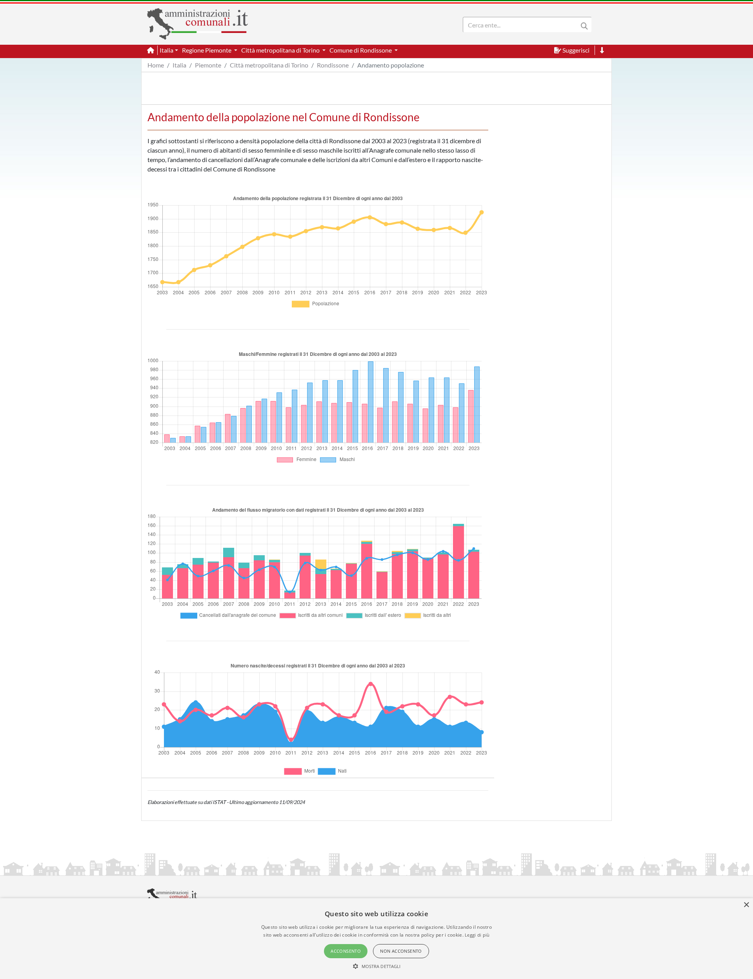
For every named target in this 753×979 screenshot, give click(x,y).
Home (155, 65)
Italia (179, 65)
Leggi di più (477, 935)
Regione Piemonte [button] (207, 50)
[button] (377, 966)
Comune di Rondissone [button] (361, 50)
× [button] (746, 905)
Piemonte (208, 65)
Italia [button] (166, 50)
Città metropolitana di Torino (269, 65)
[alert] (376, 938)
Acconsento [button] (346, 951)
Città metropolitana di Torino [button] (281, 50)
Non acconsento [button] (401, 951)
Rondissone (333, 65)
